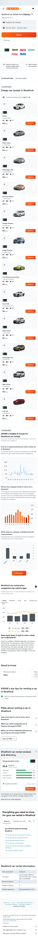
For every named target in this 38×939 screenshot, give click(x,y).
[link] (19, 573)
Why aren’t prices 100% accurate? (14, 933)
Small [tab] (4, 600)
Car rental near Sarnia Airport (14, 850)
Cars (13, 902)
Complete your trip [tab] (19, 821)
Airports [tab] (7, 821)
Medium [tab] (12, 600)
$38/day (26, 14)
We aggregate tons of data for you (14, 930)
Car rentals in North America (24, 902)
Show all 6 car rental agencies (11, 799)
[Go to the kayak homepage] (13, 8)
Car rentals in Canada (11, 904)
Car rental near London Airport (14, 843)
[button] (3, 9)
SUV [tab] (19, 600)
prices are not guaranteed (9, 920)
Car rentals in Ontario (24, 904)
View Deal (30, 123)
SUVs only (7, 40)
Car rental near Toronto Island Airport (16, 838)
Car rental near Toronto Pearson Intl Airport (18, 835)
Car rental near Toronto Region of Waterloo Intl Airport (18, 847)
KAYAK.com (7, 902)
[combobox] (8, 18)
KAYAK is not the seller (10, 926)
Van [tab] (25, 600)
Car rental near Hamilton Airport (15, 840)
